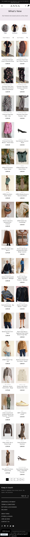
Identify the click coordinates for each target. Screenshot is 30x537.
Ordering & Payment (8, 501)
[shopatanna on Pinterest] (8, 525)
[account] (24, 6)
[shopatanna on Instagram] (5, 525)
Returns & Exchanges (9, 507)
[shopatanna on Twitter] (11, 525)
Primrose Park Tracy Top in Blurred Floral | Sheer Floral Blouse (8, 88)
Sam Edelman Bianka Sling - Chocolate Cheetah (22, 471)
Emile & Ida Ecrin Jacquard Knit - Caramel (8, 222)
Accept (4, 534)
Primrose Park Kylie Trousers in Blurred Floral (22, 88)
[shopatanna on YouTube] (14, 525)
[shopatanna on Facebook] (2, 525)
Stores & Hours (6, 516)
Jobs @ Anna (5, 519)
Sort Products (20, 37)
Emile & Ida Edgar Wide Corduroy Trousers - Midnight (22, 278)
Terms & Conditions (8, 504)
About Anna (5, 513)
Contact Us (5, 521)
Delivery (4, 509)
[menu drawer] (2, 6)
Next (22, 479)
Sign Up (23, 496)
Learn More (14, 535)
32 (19, 479)
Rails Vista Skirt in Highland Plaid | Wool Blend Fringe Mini (22, 333)
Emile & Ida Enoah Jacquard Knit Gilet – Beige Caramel (22, 250)
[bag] (27, 6)
